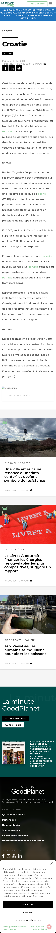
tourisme (7, 131)
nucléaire (47, 256)
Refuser (28, 912)
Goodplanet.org (15, 718)
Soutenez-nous (11, 830)
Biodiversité (12, 640)
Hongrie (33, 266)
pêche (42, 193)
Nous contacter (11, 825)
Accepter (28, 904)
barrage (7, 277)
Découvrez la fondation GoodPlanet (23, 840)
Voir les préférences (28, 920)
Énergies (10, 463)
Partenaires (9, 819)
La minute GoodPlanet (15, 835)
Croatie (7, 54)
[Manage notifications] (49, 926)
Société (7, 31)
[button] (51, 863)
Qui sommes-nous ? (13, 814)
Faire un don (37, 4)
